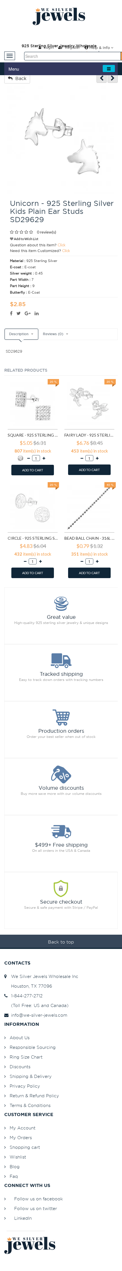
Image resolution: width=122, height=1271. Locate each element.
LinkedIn (23, 1218)
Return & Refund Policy (34, 1095)
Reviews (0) (53, 334)
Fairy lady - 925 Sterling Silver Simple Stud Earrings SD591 (89, 435)
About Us (20, 1037)
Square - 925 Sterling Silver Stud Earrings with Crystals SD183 (33, 435)
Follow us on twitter (35, 1208)
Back (19, 78)
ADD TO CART (32, 470)
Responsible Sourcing (33, 1047)
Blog (15, 1166)
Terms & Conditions (30, 1105)
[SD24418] (101, 78)
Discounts (20, 1066)
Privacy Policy (25, 1086)
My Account (22, 1128)
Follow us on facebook (38, 1199)
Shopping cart (25, 1147)
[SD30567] (113, 78)
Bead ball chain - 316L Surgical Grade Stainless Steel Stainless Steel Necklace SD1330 (89, 538)
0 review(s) (46, 232)
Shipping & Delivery (31, 1076)
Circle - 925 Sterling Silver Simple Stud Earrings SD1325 (33, 538)
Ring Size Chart (26, 1057)
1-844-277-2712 (25, 995)
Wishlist (18, 1157)
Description (18, 334)
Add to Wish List (25, 239)
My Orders (21, 1137)
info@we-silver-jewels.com (37, 1015)
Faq (14, 1176)
